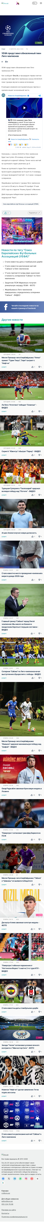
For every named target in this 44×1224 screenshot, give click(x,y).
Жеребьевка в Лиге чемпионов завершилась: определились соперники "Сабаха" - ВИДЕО (22, 292)
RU (34, 3)
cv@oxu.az (6, 1193)
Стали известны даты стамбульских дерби (23, 262)
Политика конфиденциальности (14, 1217)
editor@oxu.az (7, 1201)
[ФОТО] (22, 903)
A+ (6, 61)
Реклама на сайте (9, 1210)
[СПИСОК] (22, 1115)
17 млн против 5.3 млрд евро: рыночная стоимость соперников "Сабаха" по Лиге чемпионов (22, 276)
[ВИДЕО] (22, 385)
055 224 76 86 (7, 1204)
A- (2, 62)
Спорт (4, 367)
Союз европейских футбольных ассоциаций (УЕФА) (21, 204)
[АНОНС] (22, 338)
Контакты (5, 1213)
